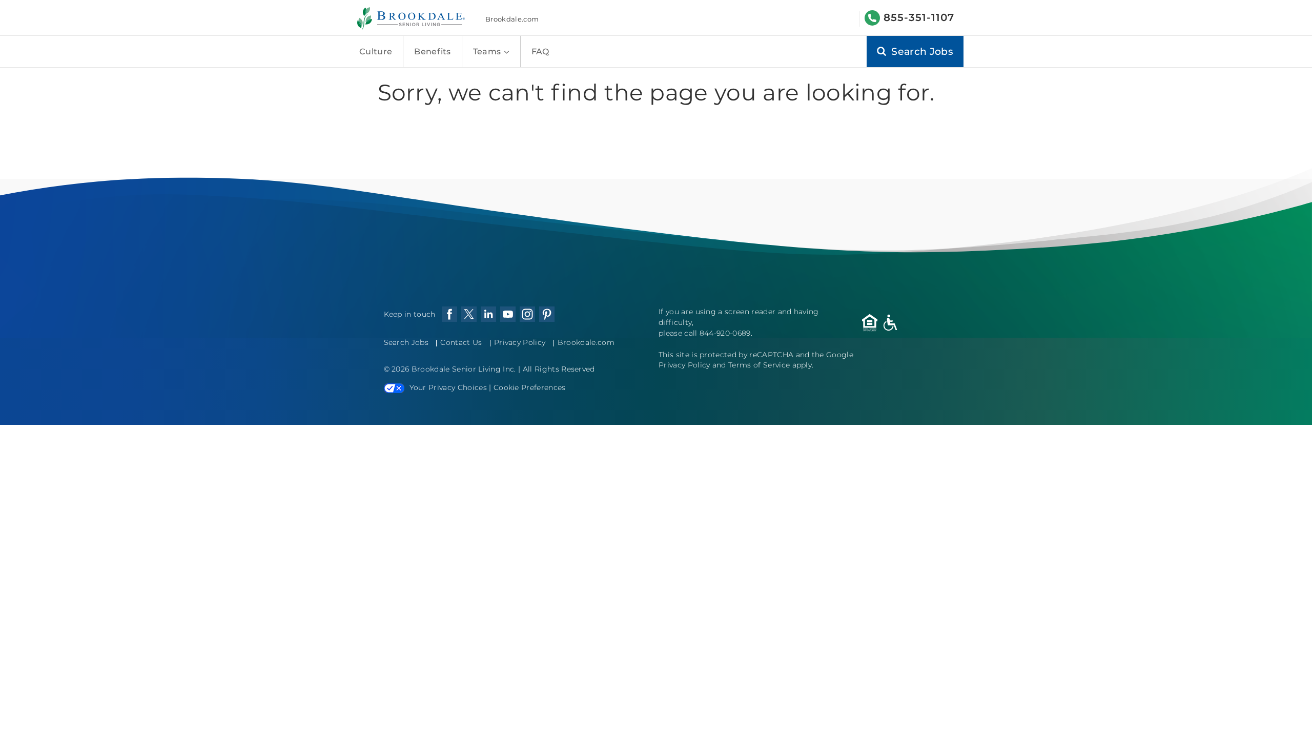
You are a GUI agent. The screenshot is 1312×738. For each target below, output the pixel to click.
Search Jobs (406, 342)
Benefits (432, 51)
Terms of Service (759, 365)
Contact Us (461, 342)
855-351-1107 (919, 17)
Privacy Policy (519, 342)
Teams (488, 51)
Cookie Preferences (530, 387)
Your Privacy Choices (448, 387)
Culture (375, 51)
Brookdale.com (512, 19)
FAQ (540, 51)
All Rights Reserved (559, 369)
